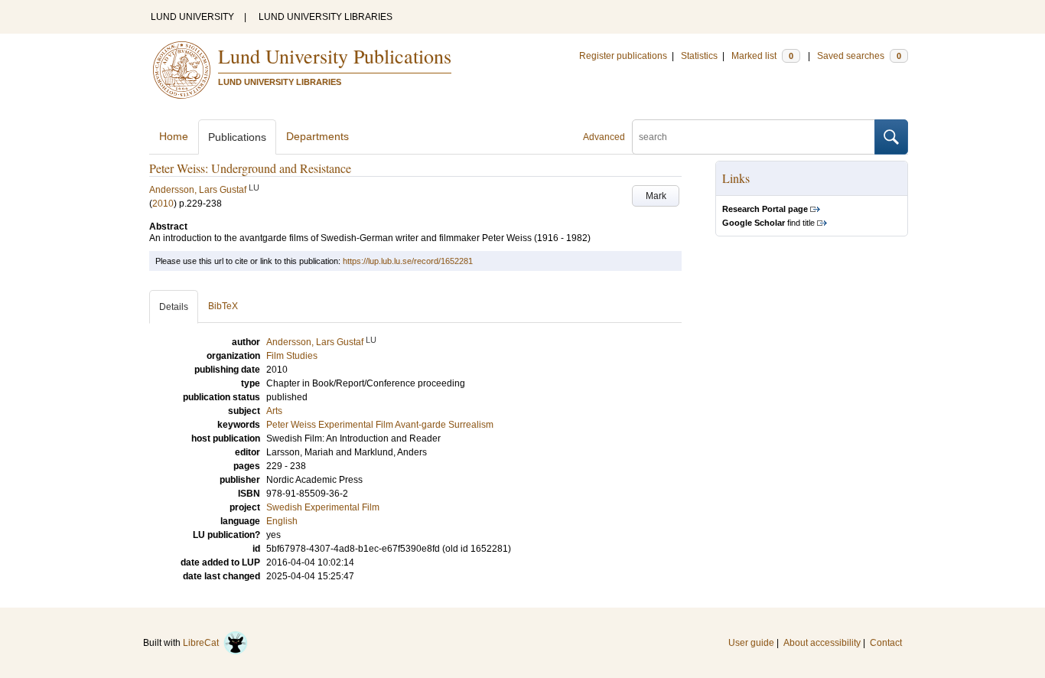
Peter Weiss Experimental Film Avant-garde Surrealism (379, 424)
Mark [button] (656, 196)
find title (768, 222)
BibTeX (223, 306)
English (282, 521)
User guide (751, 642)
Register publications (623, 56)
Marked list (762, 56)
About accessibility (822, 642)
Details (173, 307)
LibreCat (203, 642)
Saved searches (859, 56)
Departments (317, 136)
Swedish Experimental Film (322, 507)
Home (173, 136)
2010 (163, 203)
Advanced (604, 137)
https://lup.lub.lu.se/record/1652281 (408, 261)
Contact (886, 642)
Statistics (699, 56)
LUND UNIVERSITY (192, 16)
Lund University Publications (334, 56)
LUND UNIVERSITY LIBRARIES (325, 16)
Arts (274, 411)
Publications (237, 137)
